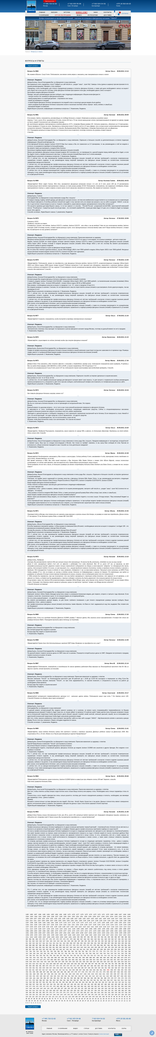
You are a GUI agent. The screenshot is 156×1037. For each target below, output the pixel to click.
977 (47, 939)
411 (104, 976)
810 (88, 949)
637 (59, 961)
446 (85, 974)
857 (33, 947)
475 (86, 972)
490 (34, 972)
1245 (107, 916)
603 (72, 964)
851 (54, 947)
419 (76, 976)
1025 (73, 935)
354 (88, 980)
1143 (107, 924)
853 (47, 947)
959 (109, 939)
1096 (90, 929)
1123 (84, 927)
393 (61, 978)
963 (95, 939)
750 (87, 953)
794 (37, 951)
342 (129, 980)
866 (108, 945)
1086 (27, 931)
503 (94, 970)
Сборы (124, 1028)
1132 (47, 927)
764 (37, 953)
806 (101, 949)
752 (80, 953)
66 (87, 998)
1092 (107, 929)
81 (47, 998)
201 (78, 990)
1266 (124, 914)
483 (58, 972)
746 (101, 953)
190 (116, 990)
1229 (67, 918)
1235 (43, 918)
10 (129, 1001)
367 (44, 980)
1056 (48, 933)
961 (102, 939)
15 (116, 1001)
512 (63, 970)
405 (125, 976)
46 (35, 1001)
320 (96, 982)
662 (76, 959)
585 (27, 966)
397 (48, 978)
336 (44, 982)
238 (59, 988)
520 (37, 970)
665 (66, 959)
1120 (96, 927)
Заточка (66, 12)
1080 (52, 931)
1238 (31, 918)
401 (34, 978)
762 (45, 953)
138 (82, 994)
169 (81, 992)
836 (106, 947)
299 (61, 984)
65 (90, 998)
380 (105, 978)
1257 (56, 916)
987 (119, 937)
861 (126, 945)
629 (87, 961)
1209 (43, 920)
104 (90, 996)
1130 (55, 927)
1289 (27, 914)
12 (124, 1001)
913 (54, 943)
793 (41, 951)
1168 (107, 922)
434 (129, 974)
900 (99, 943)
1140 (120, 924)
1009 (35, 937)
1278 (73, 914)
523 (27, 970)
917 (40, 943)
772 (115, 951)
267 (64, 986)
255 (106, 986)
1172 (90, 922)
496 (118, 970)
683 (108, 957)
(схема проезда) (104, 1034)
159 (116, 992)
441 (104, 974)
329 (67, 982)
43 (43, 1001)
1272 (99, 914)
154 (27, 994)
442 (100, 974)
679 (122, 957)
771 (118, 951)
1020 (95, 935)
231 (82, 988)
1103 (61, 929)
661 (80, 959)
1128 (63, 927)
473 (93, 972)
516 (50, 970)
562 (106, 966)
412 (100, 976)
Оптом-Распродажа (63, 15)
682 (111, 957)
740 (122, 953)
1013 (124, 935)
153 (30, 994)
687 (94, 957)
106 (83, 996)
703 (38, 957)
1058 (39, 933)
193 (106, 990)
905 (81, 943)
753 (76, 953)
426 (51, 976)
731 (47, 955)
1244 (111, 916)
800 (122, 949)
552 (33, 968)
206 (61, 990)
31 (75, 1001)
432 (30, 976)
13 (122, 1001)
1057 (44, 933)
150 (40, 994)
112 (63, 996)
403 (27, 978)
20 (103, 1001)
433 (27, 976)
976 (50, 939)
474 (90, 972)
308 (30, 984)
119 (40, 996)
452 (63, 974)
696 (62, 957)
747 (97, 953)
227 (96, 988)
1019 (99, 935)
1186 (31, 922)
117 (46, 996)
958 (112, 939)
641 (45, 961)
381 (102, 978)
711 (115, 955)
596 (96, 964)
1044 (99, 933)
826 (33, 949)
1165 (120, 922)
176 (57, 992)
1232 (55, 918)
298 (65, 984)
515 (53, 970)
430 (37, 976)
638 (56, 961)
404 (129, 976)
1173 (86, 922)
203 (71, 990)
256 (102, 986)
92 (124, 996)
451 (66, 974)
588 (123, 964)
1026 (69, 935)
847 (67, 947)
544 (61, 968)
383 (95, 978)
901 (95, 943)
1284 (48, 914)
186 (129, 990)
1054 (56, 933)
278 (27, 986)
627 (94, 961)
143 (65, 994)
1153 (64, 924)
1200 (80, 920)
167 (88, 992)
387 (82, 978)
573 (68, 966)
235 (69, 988)
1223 (92, 918)
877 (71, 945)
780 (86, 951)
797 (27, 951)
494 (125, 970)
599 (86, 964)
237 (62, 988)
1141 (116, 924)
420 (72, 976)
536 (89, 968)
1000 (74, 937)
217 (129, 988)
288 (99, 984)
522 (30, 970)
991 (105, 937)
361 (64, 980)
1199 (84, 920)
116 (50, 996)
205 (64, 990)
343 (126, 980)
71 (74, 998)
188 (122, 990)
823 (44, 949)
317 (106, 982)
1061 (27, 933)
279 (129, 984)
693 (73, 957)
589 (119, 964)
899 (102, 943)
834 (112, 947)
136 (89, 994)
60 (103, 998)
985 (126, 937)
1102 (65, 929)
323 (86, 982)
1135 (35, 927)
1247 (98, 916)
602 (75, 964)
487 (44, 972)
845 (74, 947)
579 (47, 966)
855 (40, 947)
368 (40, 980)
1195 (100, 920)
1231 (59, 918)
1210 (39, 920)
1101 (69, 929)
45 (37, 1001)
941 (65, 941)
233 (75, 988)
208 (54, 990)
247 (27, 988)
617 (129, 961)
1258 (52, 916)
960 (106, 939)
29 (80, 1001)
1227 (75, 918)
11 (127, 1001)
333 (54, 982)
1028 (61, 935)
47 (32, 1001)
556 (126, 966)
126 (122, 994)
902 (92, 943)
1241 (124, 916)
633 (73, 961)
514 (57, 970)
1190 (120, 920)
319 (100, 982)
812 (81, 949)
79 (52, 998)
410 (107, 976)
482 (61, 972)
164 (99, 992)
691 (80, 957)
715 (102, 955)
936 (82, 941)
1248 (94, 916)
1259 (48, 916)
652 (111, 959)
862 (122, 945)
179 (47, 992)
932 (96, 941)
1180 (56, 922)
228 (92, 988)
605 (65, 964)
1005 (52, 937)
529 (112, 968)
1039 (120, 933)
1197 (92, 920)
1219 (108, 918)
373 (129, 978)
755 (69, 953)
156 (126, 992)
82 (44, 998)
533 (99, 968)
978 (44, 939)
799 (126, 949)
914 (50, 943)
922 (129, 941)
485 (51, 972)
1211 (35, 920)
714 (105, 955)
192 (109, 990)
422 (65, 976)
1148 (85, 924)
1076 (69, 931)
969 (74, 939)
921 (27, 943)
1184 (39, 922)
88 (29, 998)
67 (85, 998)
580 (44, 966)
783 (76, 951)
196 (95, 990)
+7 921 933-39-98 (74, 1019)
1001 (70, 937)
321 (93, 982)
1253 (73, 916)
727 (61, 955)
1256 (60, 916)
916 (44, 943)
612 (41, 964)
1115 (116, 927)
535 (92, 968)
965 (88, 939)
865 (112, 945)
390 (71, 978)
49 (26, 1001)
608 (54, 964)
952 (27, 941)
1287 (35, 914)
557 (123, 966)
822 (47, 949)
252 (116, 986)
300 (58, 984)
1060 (31, 933)
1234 (47, 918)
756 (66, 953)
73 (69, 998)
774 (108, 951)
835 (109, 947)
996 (88, 937)
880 (60, 945)
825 (37, 949)
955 (123, 939)
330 (63, 982)
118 (43, 996)
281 (122, 984)
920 (30, 943)
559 (116, 966)
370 (33, 980)
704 (34, 957)
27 (85, 1001)
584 (30, 966)
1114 (120, 927)
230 (85, 988)
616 (27, 964)
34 (67, 1001)
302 (51, 984)
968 (78, 939)
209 (50, 990)
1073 (82, 931)
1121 (92, 927)
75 (63, 998)
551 (37, 968)
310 (129, 982)
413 (97, 976)
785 (69, 951)
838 (99, 947)
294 (78, 984)
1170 (99, 922)
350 (101, 980)
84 (39, 998)
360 (68, 980)
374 (126, 978)
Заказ (95, 12)
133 (99, 994)
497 (115, 970)
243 (41, 988)
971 (68, 939)
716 (98, 955)
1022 (86, 935)
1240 (128, 916)
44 (40, 1001)
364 (54, 980)
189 (119, 990)
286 (105, 984)
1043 (103, 933)
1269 (111, 914)
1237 (35, 918)
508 (77, 970)
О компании (62, 1028)
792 (44, 951)
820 (54, 949)
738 (129, 953)
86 (34, 998)
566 (92, 966)
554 (27, 968)
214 (33, 990)
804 (108, 949)
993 (99, 937)
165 (95, 992)
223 (109, 988)
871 (91, 945)
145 (58, 994)
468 (111, 972)
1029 (56, 935)
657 (94, 959)
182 (37, 992)
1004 (57, 937)
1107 (44, 929)
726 (64, 955)
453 (59, 974)
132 (102, 994)
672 (41, 959)
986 (122, 937)
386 (85, 978)
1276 (82, 914)
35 (64, 1001)
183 (33, 992)
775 (104, 951)
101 (100, 996)
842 (85, 947)
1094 (99, 929)
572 (71, 966)
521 (33, 970)
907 (74, 943)
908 (71, 943)
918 (37, 943)
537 (85, 968)
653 (108, 959)
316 (109, 982)
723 (75, 955)
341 (27, 982)
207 (57, 990)
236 (65, 988)
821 (50, 949)
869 (98, 945)
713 (109, 955)
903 (88, 943)
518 (43, 970)
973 (61, 939)
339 (34, 982)
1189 (125, 920)
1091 (111, 929)
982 (30, 939)
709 (122, 955)
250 (122, 986)
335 (47, 982)
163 (102, 992)
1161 (31, 924)
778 (93, 951)
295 (75, 984)
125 (126, 994)
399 (41, 978)
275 (37, 986)
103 (93, 996)
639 (52, 961)
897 (109, 943)
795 (34, 951)
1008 (39, 937)
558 (119, 966)
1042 (107, 933)
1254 (69, 916)
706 (27, 957)
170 (78, 992)
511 (67, 970)
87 (31, 998)
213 (37, 990)
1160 (35, 924)
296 (72, 984)
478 (75, 972)
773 (111, 951)
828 (27, 949)
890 (27, 945)
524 (129, 968)
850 (57, 947)
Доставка (107, 15)
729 (54, 955)
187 (126, 990)
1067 (107, 931)
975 (54, 939)
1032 (44, 935)
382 (98, 978)
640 (49, 961)
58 (109, 998)
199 (85, 990)
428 (44, 976)
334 (50, 982)
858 (30, 947)
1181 (52, 922)
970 (71, 939)
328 (70, 982)
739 (126, 953)
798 (129, 949)
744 (108, 953)
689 (87, 957)
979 (40, 939)
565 (95, 966)
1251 (81, 916)
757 (62, 953)
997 (85, 937)
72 (71, 998)
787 (62, 951)
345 (119, 980)
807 (98, 949)
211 (44, 990)
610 (47, 964)
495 (122, 970)
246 (30, 988)
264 (75, 986)
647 (129, 959)
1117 (108, 927)
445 (89, 974)
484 (54, 972)
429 (41, 976)
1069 (99, 931)
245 (34, 988)
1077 (65, 931)
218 (126, 988)
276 (34, 986)
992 (102, 937)
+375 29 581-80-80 (123, 1019)
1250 (85, 916)
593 (106, 964)
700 (48, 957)
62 (98, 998)
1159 (39, 924)
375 (122, 978)
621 (115, 961)
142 (68, 994)
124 (129, 994)
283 (116, 984)
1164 (124, 922)
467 (115, 972)
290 (92, 984)
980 (37, 939)
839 (96, 947)
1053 (60, 933)
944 (54, 941)
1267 (120, 914)
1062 (128, 931)
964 (92, 939)
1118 (104, 927)
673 (37, 959)
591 (113, 964)
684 (104, 957)
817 (64, 949)
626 (98, 961)
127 (119, 994)
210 (47, 990)
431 (34, 976)
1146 (94, 924)
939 (72, 941)
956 (119, 939)
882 (54, 945)
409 (111, 976)
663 (73, 959)
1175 (77, 922)
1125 (76, 927)
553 (30, 968)
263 (78, 986)
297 (68, 984)
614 (34, 964)
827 (30, 949)
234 (72, 988)
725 (68, 955)
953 (129, 939)
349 (104, 980)
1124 (80, 927)
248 (129, 986)
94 (119, 996)
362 (61, 980)
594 (103, 964)
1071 (90, 931)
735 (34, 955)
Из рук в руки (93, 15)
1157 (48, 924)
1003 (61, 937)
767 (27, 953)
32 (72, 1001)
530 (109, 968)
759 (55, 953)
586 (129, 964)
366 (47, 980)
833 (116, 947)
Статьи (86, 1028)
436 (122, 974)
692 (76, 957)
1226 (80, 918)
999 (78, 937)
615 (30, 964)
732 (44, 955)
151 (37, 994)
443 (96, 974)
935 (86, 941)
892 (126, 943)
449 (73, 974)
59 (106, 998)
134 (96, 994)
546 (54, 968)
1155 (56, 924)
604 (68, 964)
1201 (76, 920)
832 (119, 947)
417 (83, 976)
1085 (31, 931)
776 (100, 951)
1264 (27, 916)
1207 (51, 920)
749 (90, 953)
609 (51, 964)
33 (70, 1001)
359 (71, 980)
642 (42, 961)
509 (73, 970)
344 (122, 980)
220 (119, 988)
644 (34, 961)
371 (30, 980)
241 (48, 988)
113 (60, 996)
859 (27, 947)
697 (59, 957)
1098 (82, 929)
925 (119, 941)
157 (123, 992)
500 (104, 970)
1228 (71, 918)
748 (94, 953)
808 (94, 949)
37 (59, 1001)
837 (102, 947)
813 (78, 949)
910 (64, 943)
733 (41, 955)
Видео (79, 15)
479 (72, 972)
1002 (65, 937)
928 (109, 941)
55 (116, 998)
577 (54, 966)
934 (89, 941)
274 (41, 986)
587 (126, 964)
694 (69, 957)
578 (50, 966)
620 (119, 961)
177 (54, 992)
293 (82, 984)
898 (106, 943)
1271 (103, 914)
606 (61, 964)
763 (41, 953)
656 (98, 959)
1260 (44, 916)
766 (30, 953)
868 (101, 945)
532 (102, 968)
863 (119, 945)
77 (58, 998)
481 (65, 972)
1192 (112, 920)
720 (85, 955)
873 (84, 945)
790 (51, 951)
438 (115, 974)
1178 (64, 922)
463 (129, 972)
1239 (27, 918)
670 (48, 959)
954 (126, 939)
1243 (116, 916)
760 (52, 953)
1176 (73, 922)
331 (60, 982)
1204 (64, 920)
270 (54, 986)
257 (99, 986)
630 (84, 961)
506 (84, 970)
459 (38, 974)
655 (101, 959)
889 (30, 945)
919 (33, 943)
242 (45, 988)
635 (66, 961)
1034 (35, 935)
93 (122, 996)
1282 (56, 914)
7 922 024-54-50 (98, 1019)
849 (60, 947)
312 (123, 982)
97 (111, 996)
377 (115, 978)
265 (71, 986)
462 (27, 974)
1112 (129, 927)
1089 (120, 929)
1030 (52, 935)
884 (47, 945)
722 (78, 955)
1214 (128, 918)
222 (112, 988)
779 (90, 951)
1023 (82, 935)
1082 (44, 931)
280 (126, 984)
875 (78, 945)
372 (27, 980)
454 (56, 974)
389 (75, 978)
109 (73, 996)
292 (85, 984)
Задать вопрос (33, 66)
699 (52, 957)
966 (85, 939)
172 (71, 992)
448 (77, 974)
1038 (124, 933)
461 (30, 974)
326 (76, 982)
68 (82, 998)
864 (115, 945)
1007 (44, 937)
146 (54, 994)
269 (58, 986)
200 (82, 990)
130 (109, 994)
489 (37, 972)
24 (93, 1001)
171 (74, 992)
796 (30, 951)
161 (109, 992)
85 (37, 998)
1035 (31, 935)
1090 (116, 929)
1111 (27, 929)
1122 (88, 927)
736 (30, 955)
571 (74, 966)
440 (107, 974)
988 (116, 937)
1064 (120, 931)
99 (106, 996)
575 (61, 966)
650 (118, 959)
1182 (48, 922)
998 (82, 937)
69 (79, 998)
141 (72, 994)
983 (27, 939)
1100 (73, 929)
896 (112, 943)
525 (126, 968)
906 (78, 943)
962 (99, 939)
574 (64, 966)
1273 (94, 914)
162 (106, 992)
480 (68, 972)
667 (59, 959)
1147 (90, 924)
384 (92, 978)
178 (50, 992)
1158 (44, 924)
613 (37, 964)
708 (126, 955)
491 (30, 972)
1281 (60, 914)
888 (33, 945)
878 (67, 945)
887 (37, 945)
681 (115, 957)
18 (109, 1001)
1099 (78, 929)
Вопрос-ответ (81, 12)
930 (102, 941)
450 (70, 974)
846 (71, 947)
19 (106, 1001)
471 (100, 972)
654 (104, 959)
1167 (111, 922)
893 (123, 943)
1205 (59, 920)
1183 (44, 922)
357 (78, 980)
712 (112, 955)
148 (47, 994)
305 (41, 984)
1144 (103, 924)
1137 (27, 927)
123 (27, 996)
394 (58, 978)
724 (71, 955)
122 (30, 996)
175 (61, 992)
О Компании (44, 15)
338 (37, 982)
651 (115, 959)
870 (95, 945)
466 (118, 972)
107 (80, 996)
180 (44, 992)
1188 (129, 920)
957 (116, 939)
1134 (39, 927)
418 (79, 976)
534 (96, 968)
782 (79, 951)
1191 (116, 920)
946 (47, 941)
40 (51, 1001)
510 (70, 970)
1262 (35, 916)
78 (55, 998)
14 (119, 1001)
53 (122, 998)
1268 (116, 914)
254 (109, 986)
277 (30, 986)
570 (78, 966)
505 (87, 970)
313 (119, 982)
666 (62, 959)
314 (116, 982)
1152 (69, 924)
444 (92, 974)
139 (79, 994)
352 (95, 980)
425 (55, 976)
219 (123, 988)
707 (129, 955)
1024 (78, 935)
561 (109, 966)
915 (47, 943)
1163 (128, 922)
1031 (48, 935)
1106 (48, 929)
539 (79, 968)
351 (98, 980)
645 (30, 961)
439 (111, 974)
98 (109, 996)
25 (90, 1001)
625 (101, 961)
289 (95, 984)
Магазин (54, 12)
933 (92, 941)
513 (60, 970)
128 (116, 994)
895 (116, 943)
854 (44, 947)
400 (37, 978)
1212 (31, 920)
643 (38, 961)
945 (51, 941)
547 (50, 968)
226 (99, 988)
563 (102, 966)
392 (65, 978)
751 (83, 953)
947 (44, 941)
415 (90, 976)
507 (80, 970)
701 (45, 957)
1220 (104, 918)
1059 (35, 933)
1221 (100, 918)
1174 (82, 922)
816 (67, 949)
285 (109, 984)
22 (98, 1001)
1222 (96, 918)
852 (50, 947)
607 (58, 964)
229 (89, 988)
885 (44, 945)
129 (112, 994)
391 (68, 978)
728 (57, 955)
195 (99, 990)
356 (81, 980)
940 (69, 941)
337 (40, 982)
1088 (124, 929)
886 (40, 945)
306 (37, 984)
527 (119, 968)
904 (85, 943)
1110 (31, 929)
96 (114, 996)
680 (118, 957)
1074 (77, 931)
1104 (56, 929)
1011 (27, 937)
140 (75, 994)
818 (61, 949)
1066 (111, 931)
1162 (27, 924)
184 (30, 992)
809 (91, 949)
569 (81, 966)
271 (51, 986)
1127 (67, 927)
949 (37, 941)
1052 (64, 933)
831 (123, 947)
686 (97, 957)
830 (126, 947)
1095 (95, 929)
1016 (111, 935)
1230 (63, 918)
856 (37, 947)
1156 (52, 924)
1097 (86, 929)
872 (88, 945)
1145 (98, 924)
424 (58, 976)
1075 (73, 931)
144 (61, 994)
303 (48, 984)
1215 (124, 918)
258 (95, 986)
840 (92, 947)
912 (57, 943)
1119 (100, 927)
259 (92, 986)
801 (119, 949)
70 (77, 998)
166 (92, 992)
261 (85, 986)
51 (127, 998)
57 (111, 998)
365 (51, 980)
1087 (128, 929)
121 (33, 996)
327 (73, 982)
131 (106, 994)
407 (118, 976)
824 (40, 949)
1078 (60, 931)
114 (56, 996)
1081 (48, 931)
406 (122, 976)
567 (88, 966)
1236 (39, 918)
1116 (112, 927)
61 (101, 998)
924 (123, 941)
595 (99, 964)
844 (78, 947)
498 (111, 970)
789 (55, 951)
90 (129, 996)
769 (126, 951)
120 (36, 996)
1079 (56, 931)
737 (27, 955)
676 (27, 959)
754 (73, 953)
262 (82, 986)
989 (112, 937)
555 (129, 966)
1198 (88, 920)
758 (59, 953)
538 (82, 968)
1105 (52, 929)
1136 (31, 927)
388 (78, 978)
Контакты (107, 12)
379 (109, 978)
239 (55, 988)
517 (47, 970)
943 (58, 941)
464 (125, 972)
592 (109, 964)
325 (80, 982)
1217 (116, 918)
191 (112, 990)
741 (119, 953)
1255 (65, 916)
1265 (128, 914)
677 (129, 957)
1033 (40, 935)
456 (48, 974)
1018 (103, 935)
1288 (31, 914)
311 (126, 982)
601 (79, 964)
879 (64, 945)
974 (57, 939)
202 (75, 990)
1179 (60, 922)
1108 (39, 929)
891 (129, 943)
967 (81, 939)
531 (106, 968)
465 (122, 972)
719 (88, 955)
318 (103, 982)
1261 (39, 916)
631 (80, 961)
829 (129, 947)
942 (62, 941)
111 (66, 996)
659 (87, 959)
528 (116, 968)
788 (58, 951)
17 (111, 1001)
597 (92, 964)
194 (102, 990)
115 (53, 996)
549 (44, 968)
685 (101, 957)
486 (47, 972)
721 (81, 955)
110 (70, 996)
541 (72, 968)
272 (47, 986)
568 (85, 966)
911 (61, 943)
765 (34, 953)
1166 (116, 922)
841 (89, 947)
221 (116, 988)
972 (64, 939)
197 (92, 990)
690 (83, 957)
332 (57, 982)
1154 (60, 924)
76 (60, 998)
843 (82, 947)
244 (37, 988)
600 (82, 964)
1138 (129, 924)
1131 (51, 927)
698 (55, 957)
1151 (73, 924)
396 (51, 978)
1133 (43, 927)
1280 (64, 914)
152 (33, 994)
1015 (116, 935)
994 (95, 937)
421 (69, 976)
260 (89, 986)
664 (69, 959)
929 (106, 941)
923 (126, 941)
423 (62, 976)
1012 (128, 935)
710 (119, 955)
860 (129, 945)
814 (74, 949)
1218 (112, 918)
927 (112, 941)
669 (52, 959)
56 (114, 998)
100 (103, 996)
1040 (116, 933)
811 (84, 949)
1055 (52, 933)
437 (118, 974)
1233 (51, 918)
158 (119, 992)
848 (64, 947)
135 (92, 994)
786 (65, 951)
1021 (90, 935)
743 (112, 953)
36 (62, 1001)
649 (122, 959)
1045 (94, 933)
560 (112, 966)
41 (49, 1001)
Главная (42, 12)
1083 (39, 931)
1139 (125, 924)
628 (91, 961)
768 (129, 951)
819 (57, 949)
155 (129, 992)
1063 (124, 931)
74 (66, 998)
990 (109, 937)
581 (40, 966)
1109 (35, 929)
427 (48, 976)
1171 (94, 922)
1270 (107, 914)
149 (44, 994)
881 (57, 945)
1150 (77, 924)
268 (61, 986)
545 (58, 968)
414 (93, 976)
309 (27, 984)
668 (55, 959)
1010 (31, 937)
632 (77, 961)
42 (46, 1001)
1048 (81, 933)
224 (106, 988)
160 (112, 992)
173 (68, 992)
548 (47, 968)
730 (51, 955)
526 (122, 968)
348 (108, 980)
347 (111, 980)
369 (37, 980)
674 (34, 959)
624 (105, 961)
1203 (68, 920)
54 (119, 998)
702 (41, 957)
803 (112, 949)
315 (113, 982)
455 (52, 974)
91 (127, 996)
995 (92, 937)
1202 (72, 920)
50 (129, 998)
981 (33, 939)
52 (124, 998)
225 (102, 988)
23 (96, 1001)
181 (40, 992)
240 (52, 988)
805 (105, 949)
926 (116, 941)
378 (112, 978)
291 (89, 984)
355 (85, 980)
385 (88, 978)
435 (125, 974)
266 (68, 986)
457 (45, 974)
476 (83, 972)
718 (91, 955)
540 (75, 968)
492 (27, 972)
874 (81, 945)
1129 (59, 927)
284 (112, 984)
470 (104, 972)
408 (114, 976)
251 (119, 986)
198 (89, 990)
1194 (104, 920)
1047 (86, 933)
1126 (72, 927)
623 (108, 961)
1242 (120, 916)
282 (119, 984)
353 (91, 980)
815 (71, 949)
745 (104, 953)
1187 (27, 922)
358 (74, 980)
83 (42, 998)
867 (105, 945)
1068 (103, 931)
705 (30, 957)
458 (41, 974)
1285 (44, 914)
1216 (120, 918)
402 (30, 978)
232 (79, 988)
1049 (77, 933)
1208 (47, 920)
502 (98, 970)
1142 (112, 924)
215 (30, 990)
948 (40, 941)
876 (74, 945)
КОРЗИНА (125, 13)
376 (119, 978)
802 (115, 949)
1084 (35, 931)
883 (50, 945)
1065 (116, 931)
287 (102, 984)
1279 (69, 914)
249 (126, 986)
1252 (77, 916)
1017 (107, 935)
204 (68, 990)
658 (91, 959)
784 (72, 951)
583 (33, 966)
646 (27, 961)
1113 (125, 927)
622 (112, 961)
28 (83, 1001)
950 (33, 941)
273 (44, 986)
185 (27, 992)
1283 (52, 914)
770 (122, 951)
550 (40, 968)
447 (81, 974)
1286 (39, 914)
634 (70, 961)
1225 (84, 918)
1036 (27, 935)
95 (117, 996)
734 (37, 955)
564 (99, 966)
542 (68, 968)
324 (83, 982)
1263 (31, 916)
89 (26, 998)
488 (41, 972)
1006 (48, 937)
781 (83, 951)
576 (57, 966)
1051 (68, 933)
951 (30, 941)
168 (85, 992)
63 (95, 998)
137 (85, 994)
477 (79, 972)
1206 (55, 920)
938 (75, 941)
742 (115, 953)
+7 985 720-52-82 (49, 1019)
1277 (77, 914)
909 (67, 943)
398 (45, 978)
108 (76, 996)
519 (40, 970)
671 (44, 959)
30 (77, 1001)
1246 (103, 916)
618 (126, 961)
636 (63, 961)
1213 (27, 920)
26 (88, 1001)
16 (114, 1001)
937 (79, 941)
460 (34, 974)
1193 (109, 920)
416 (86, 976)
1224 (88, 918)
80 (50, 998)
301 (55, 984)
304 (44, 984)
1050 (73, 933)
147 (50, 994)
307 (34, 984)
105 (86, 996)
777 (97, 951)
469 (108, 972)
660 (84, 959)
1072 (86, 931)
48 (29, 1001)
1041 (112, 933)
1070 (94, 931)
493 (129, 970)
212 (40, 990)
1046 (90, 933)
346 (115, 980)
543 (65, 968)
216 (27, 990)
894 (119, 943)
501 (101, 970)
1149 (81, 924)
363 (58, 980)
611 (44, 964)
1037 (128, 933)
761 (48, 953)
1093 (103, 929)
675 (30, 959)
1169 (103, 922)
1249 (89, 916)
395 (55, 978)
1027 (65, 935)
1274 (90, 914)
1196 (96, 920)
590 (116, 964)
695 (66, 957)
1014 (120, 935)
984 (129, 937)
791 (48, 951)
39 (54, 1001)
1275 (86, 914)
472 (97, 972)
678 (125, 957)
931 (99, 941)
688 (90, 957)
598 (89, 964)
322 (90, 982)
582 (37, 966)
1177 (69, 922)
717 (95, 955)
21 (101, 1001)
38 (57, 1001)
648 (125, 959)
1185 (35, 922)
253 (112, 986)
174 (64, 992)
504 (91, 970)
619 (122, 961)
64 (93, 998)
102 (97, 996)
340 (30, 982)
